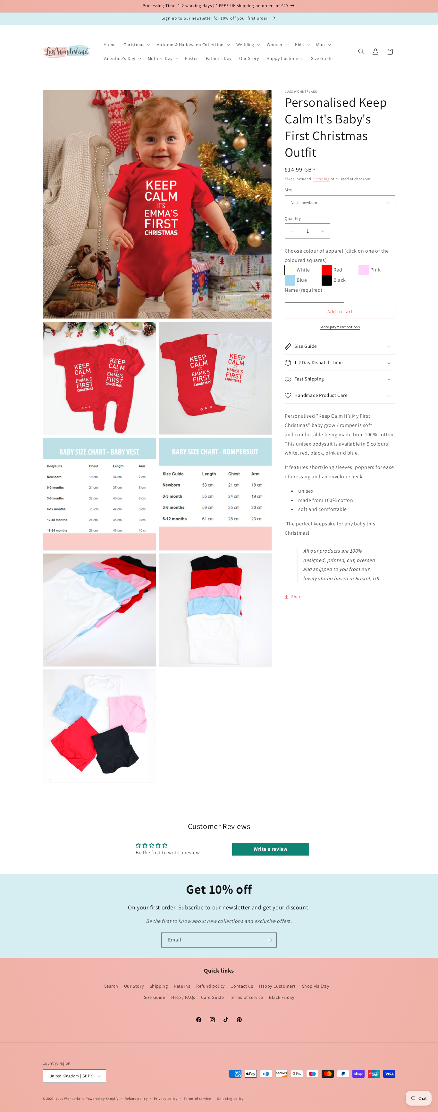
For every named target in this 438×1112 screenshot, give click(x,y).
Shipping (321, 178)
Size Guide (154, 997)
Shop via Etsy (315, 986)
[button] (136, 44)
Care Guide (212, 997)
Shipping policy (230, 1098)
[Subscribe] (269, 940)
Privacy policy (166, 1098)
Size (288, 190)
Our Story (134, 986)
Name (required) (304, 290)
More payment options (340, 327)
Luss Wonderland (70, 1098)
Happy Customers (277, 986)
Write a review (270, 849)
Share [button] (297, 597)
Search (111, 986)
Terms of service (246, 997)
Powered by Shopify (102, 1098)
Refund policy (210, 986)
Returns (182, 986)
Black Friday (281, 997)
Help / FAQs (183, 997)
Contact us (242, 986)
